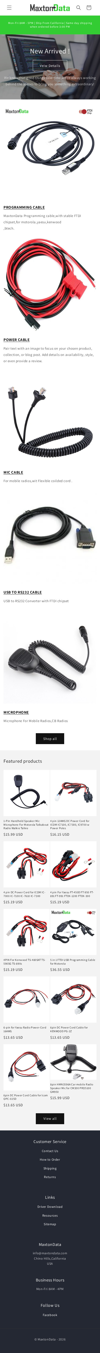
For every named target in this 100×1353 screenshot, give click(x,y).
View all (50, 1118)
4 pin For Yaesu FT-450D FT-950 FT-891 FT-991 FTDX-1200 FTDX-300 (72, 894)
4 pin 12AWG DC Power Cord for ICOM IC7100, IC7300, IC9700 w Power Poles (69, 824)
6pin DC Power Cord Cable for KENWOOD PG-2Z (69, 1029)
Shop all (50, 738)
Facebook (50, 1315)
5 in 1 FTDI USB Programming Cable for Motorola (72, 961)
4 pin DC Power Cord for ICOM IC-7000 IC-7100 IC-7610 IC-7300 (24, 894)
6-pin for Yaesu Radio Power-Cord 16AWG (24, 1029)
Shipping (50, 1168)
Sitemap (50, 1224)
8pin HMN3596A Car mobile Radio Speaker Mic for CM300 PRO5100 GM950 (71, 1088)
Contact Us (50, 1151)
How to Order (50, 1159)
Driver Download (50, 1207)
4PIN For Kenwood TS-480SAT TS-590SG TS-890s (24, 961)
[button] (9, 8)
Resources (50, 1215)
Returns (50, 1177)
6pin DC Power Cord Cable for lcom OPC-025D (25, 1097)
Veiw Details (50, 65)
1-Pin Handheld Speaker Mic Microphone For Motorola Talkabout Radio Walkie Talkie (26, 824)
